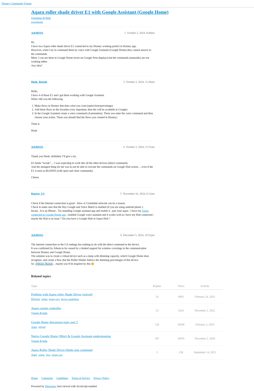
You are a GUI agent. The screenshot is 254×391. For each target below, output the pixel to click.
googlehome (37, 22)
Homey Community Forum (16, 3)
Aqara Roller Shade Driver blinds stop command (61, 350)
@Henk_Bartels (44, 263)
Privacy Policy (101, 378)
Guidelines (62, 378)
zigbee (44, 299)
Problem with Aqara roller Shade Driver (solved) (61, 294)
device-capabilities (70, 299)
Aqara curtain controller (46, 308)
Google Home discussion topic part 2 (54, 322)
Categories (47, 378)
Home (34, 378)
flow (48, 355)
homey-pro (54, 299)
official (41, 327)
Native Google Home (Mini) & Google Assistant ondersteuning (71, 336)
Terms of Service (81, 378)
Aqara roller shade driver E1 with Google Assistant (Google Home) (99, 12)
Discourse (50, 386)
